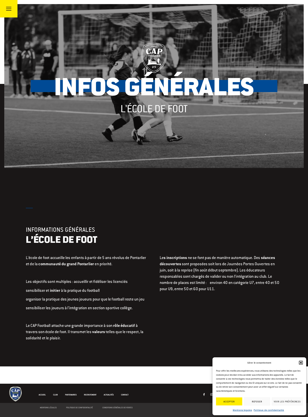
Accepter (229, 401)
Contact (125, 394)
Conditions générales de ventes (117, 407)
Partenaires (71, 394)
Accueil (42, 394)
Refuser (257, 401)
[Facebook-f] (204, 394)
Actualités (109, 394)
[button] (301, 362)
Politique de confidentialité (269, 410)
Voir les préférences (287, 401)
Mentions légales (242, 410)
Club (55, 394)
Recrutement (90, 394)
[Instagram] (211, 394)
